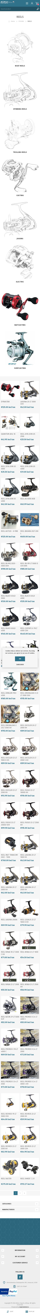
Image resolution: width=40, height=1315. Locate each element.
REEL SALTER (6, 1179)
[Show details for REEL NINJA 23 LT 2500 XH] (29, 973)
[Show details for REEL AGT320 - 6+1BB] (10, 519)
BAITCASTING (19, 325)
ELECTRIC (20, 282)
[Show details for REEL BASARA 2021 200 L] (29, 519)
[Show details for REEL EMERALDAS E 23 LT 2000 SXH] (29, 681)
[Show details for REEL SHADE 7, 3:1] (29, 1167)
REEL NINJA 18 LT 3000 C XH (10, 953)
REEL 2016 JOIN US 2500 (27, 435)
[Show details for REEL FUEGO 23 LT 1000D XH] (29, 778)
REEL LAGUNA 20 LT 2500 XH (28, 888)
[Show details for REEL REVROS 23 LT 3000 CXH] (29, 1134)
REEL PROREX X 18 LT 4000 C (9, 1050)
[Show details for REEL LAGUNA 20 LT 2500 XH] (29, 876)
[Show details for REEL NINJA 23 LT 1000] (29, 940)
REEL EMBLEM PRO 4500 (8, 694)
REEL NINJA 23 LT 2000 (10, 984)
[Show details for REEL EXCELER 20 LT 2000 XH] (29, 714)
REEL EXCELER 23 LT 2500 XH (9, 791)
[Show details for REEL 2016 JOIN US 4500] (10, 487)
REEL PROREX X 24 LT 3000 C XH (28, 1082)
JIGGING (20, 239)
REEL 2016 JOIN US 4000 (27, 467)
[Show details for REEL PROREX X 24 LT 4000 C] (29, 1005)
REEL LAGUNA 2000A (9, 920)
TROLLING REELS (20, 152)
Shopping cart (36, 3)
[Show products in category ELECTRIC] (20, 263)
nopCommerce (24, 1307)
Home (13, 21)
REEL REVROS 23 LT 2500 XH (8, 1147)
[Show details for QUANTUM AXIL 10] (10, 422)
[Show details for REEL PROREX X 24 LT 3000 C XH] (29, 1070)
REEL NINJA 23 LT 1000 (29, 952)
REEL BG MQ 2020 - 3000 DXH (8, 564)
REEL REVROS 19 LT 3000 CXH (8, 1115)
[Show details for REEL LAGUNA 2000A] (10, 908)
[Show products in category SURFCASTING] (20, 350)
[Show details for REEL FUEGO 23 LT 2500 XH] (29, 811)
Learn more (20, 664)
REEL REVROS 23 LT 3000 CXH (28, 1147)
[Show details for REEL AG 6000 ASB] (29, 487)
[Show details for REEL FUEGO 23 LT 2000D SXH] (10, 811)
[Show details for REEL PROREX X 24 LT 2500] (10, 1070)
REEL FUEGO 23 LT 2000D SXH (8, 823)
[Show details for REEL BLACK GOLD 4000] (29, 584)
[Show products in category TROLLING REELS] (20, 134)
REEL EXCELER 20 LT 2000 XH (28, 726)
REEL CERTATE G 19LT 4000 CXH (28, 629)
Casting (20, 195)
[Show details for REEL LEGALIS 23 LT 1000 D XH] (29, 908)
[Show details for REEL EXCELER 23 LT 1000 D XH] (10, 746)
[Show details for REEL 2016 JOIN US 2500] (29, 422)
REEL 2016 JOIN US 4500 (8, 500)
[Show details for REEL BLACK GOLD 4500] (10, 616)
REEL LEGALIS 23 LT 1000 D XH (28, 921)
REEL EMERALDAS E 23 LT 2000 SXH (29, 694)
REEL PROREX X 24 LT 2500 (9, 1082)
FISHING (21, 21)
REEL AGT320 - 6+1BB (9, 531)
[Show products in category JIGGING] (20, 220)
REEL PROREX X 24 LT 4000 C (28, 1018)
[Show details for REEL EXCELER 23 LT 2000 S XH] (29, 746)
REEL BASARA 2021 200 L (29, 532)
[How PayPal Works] (9, 1294)
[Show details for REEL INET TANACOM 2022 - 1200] (10, 843)
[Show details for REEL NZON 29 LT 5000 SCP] (10, 1005)
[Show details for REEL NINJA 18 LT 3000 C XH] (10, 940)
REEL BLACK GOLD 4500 (8, 629)
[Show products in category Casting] (20, 177)
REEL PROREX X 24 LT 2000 (28, 1050)
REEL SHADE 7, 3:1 (27, 1179)
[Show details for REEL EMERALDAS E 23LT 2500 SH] (10, 714)
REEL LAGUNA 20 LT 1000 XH (28, 856)
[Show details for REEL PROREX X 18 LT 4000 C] (10, 1037)
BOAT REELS (20, 66)
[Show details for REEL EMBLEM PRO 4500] (10, 681)
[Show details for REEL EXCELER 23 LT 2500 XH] (10, 778)
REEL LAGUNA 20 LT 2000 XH (8, 888)
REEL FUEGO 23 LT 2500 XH (29, 823)
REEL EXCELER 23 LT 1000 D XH (9, 759)
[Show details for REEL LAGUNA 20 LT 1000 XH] (29, 843)
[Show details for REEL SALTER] (10, 1167)
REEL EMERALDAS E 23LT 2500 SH (9, 726)
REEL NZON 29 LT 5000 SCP (10, 1018)
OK (20, 659)
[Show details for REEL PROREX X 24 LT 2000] (29, 1037)
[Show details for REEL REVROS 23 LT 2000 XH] (29, 1102)
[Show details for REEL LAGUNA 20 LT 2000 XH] (10, 876)
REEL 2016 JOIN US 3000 (8, 467)
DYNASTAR (5, 402)
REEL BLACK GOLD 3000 (8, 597)
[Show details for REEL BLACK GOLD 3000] (10, 584)
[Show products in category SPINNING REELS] (20, 90)
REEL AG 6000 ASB (27, 499)
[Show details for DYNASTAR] (10, 390)
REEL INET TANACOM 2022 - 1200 (9, 856)
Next (24, 1193)
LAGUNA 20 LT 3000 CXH (28, 403)
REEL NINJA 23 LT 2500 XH (29, 985)
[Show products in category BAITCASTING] (20, 306)
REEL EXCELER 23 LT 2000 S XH (28, 759)
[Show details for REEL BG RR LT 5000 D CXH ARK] (29, 552)
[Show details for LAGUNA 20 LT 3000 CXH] (29, 390)
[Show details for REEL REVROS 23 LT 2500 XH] (10, 1134)
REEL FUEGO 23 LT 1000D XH (27, 791)
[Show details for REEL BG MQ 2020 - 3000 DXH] (10, 552)
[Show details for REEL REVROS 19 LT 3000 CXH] (10, 1102)
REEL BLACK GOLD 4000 (27, 597)
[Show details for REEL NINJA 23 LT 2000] (10, 973)
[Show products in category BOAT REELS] (20, 47)
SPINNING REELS (20, 109)
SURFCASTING (20, 368)
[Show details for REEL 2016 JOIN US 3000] (10, 455)
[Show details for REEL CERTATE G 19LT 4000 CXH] (29, 616)
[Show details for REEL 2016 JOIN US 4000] (29, 455)
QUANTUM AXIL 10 (8, 434)
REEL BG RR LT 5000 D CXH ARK (29, 564)
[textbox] (18, 9)
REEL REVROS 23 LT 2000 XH (28, 1115)
